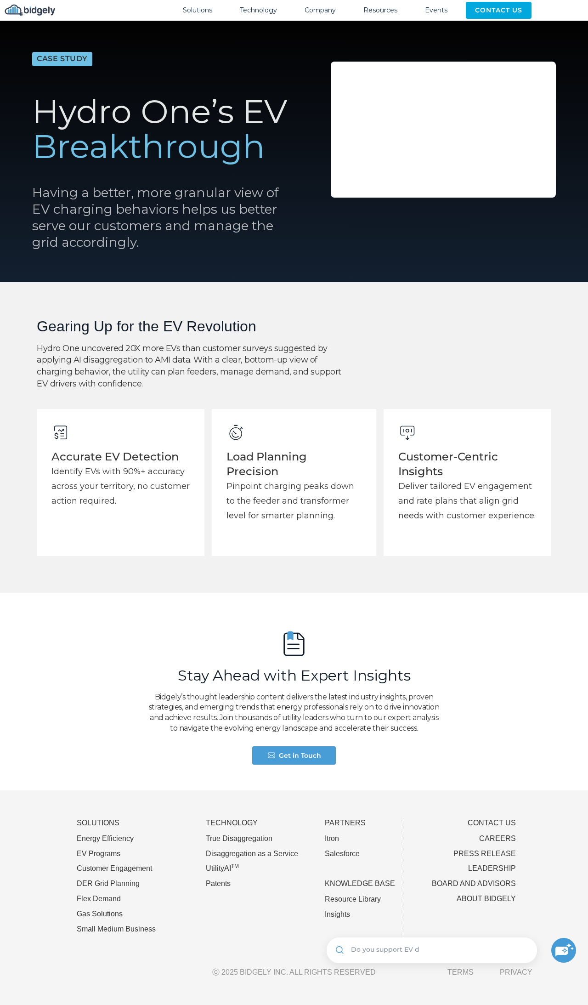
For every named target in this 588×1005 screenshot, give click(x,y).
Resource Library (353, 899)
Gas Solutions (100, 914)
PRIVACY (516, 972)
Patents (218, 883)
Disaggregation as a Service (252, 853)
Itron (332, 838)
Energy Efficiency (105, 838)
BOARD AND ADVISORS (474, 883)
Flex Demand (99, 899)
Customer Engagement (114, 868)
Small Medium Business (116, 929)
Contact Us (498, 10)
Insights (337, 914)
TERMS (460, 972)
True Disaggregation (239, 838)
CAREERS (497, 838)
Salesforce (342, 853)
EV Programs (98, 853)
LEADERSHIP (492, 868)
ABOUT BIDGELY (486, 899)
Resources (380, 10)
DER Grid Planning (108, 883)
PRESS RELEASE (484, 853)
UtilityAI (222, 868)
